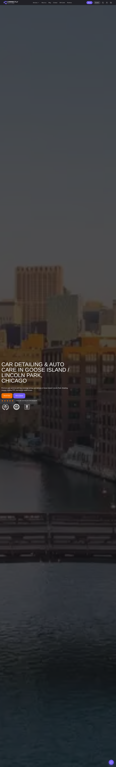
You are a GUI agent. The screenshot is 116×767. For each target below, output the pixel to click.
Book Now (7, 395)
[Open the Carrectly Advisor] (111, 762)
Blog (49, 2)
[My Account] (106, 2)
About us (44, 2)
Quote (97, 2)
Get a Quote (19, 395)
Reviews (69, 2)
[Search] (102, 2)
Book (89, 2)
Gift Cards (62, 2)
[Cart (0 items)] (110, 2)
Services (35, 2)
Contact (55, 2)
